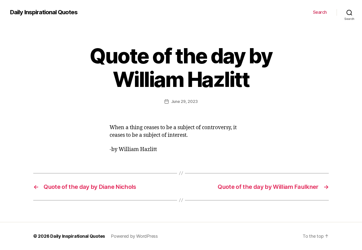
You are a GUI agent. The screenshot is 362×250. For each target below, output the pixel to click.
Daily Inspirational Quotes (44, 12)
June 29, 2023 (184, 101)
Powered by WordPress (134, 236)
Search (320, 12)
